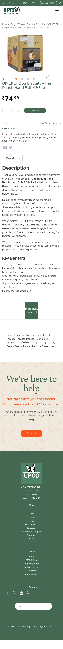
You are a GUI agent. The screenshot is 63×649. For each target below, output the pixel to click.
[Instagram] (16, 147)
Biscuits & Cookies (36, 24)
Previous (3, 78)
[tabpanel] (25, 53)
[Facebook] (5, 147)
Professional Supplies (31, 532)
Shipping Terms (31, 564)
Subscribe (33, 616)
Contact (31, 433)
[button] (27, 3)
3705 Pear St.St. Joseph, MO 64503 (31, 496)
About (31, 556)
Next (47, 76)
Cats (31, 514)
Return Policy (31, 574)
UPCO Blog (31, 560)
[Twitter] (10, 147)
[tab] (13, 158)
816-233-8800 (31, 491)
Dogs (13, 24)
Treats (21, 24)
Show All (31, 539)
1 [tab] (16, 78)
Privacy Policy (31, 567)
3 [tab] (27, 78)
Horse (31, 521)
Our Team (31, 571)
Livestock (31, 528)
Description (13, 158)
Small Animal (31, 524)
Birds (31, 517)
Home (5, 24)
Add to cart (35, 110)
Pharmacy (31, 535)
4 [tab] (33, 78)
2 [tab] (22, 78)
